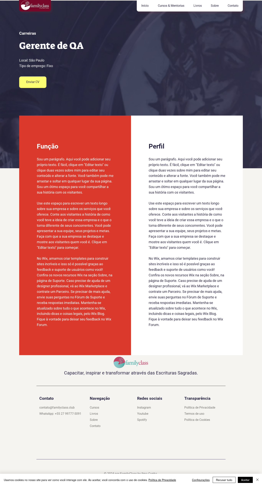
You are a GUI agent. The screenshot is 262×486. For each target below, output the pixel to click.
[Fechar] (257, 480)
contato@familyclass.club (57, 407)
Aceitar (245, 480)
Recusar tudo (224, 480)
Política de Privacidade (162, 480)
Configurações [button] (201, 480)
